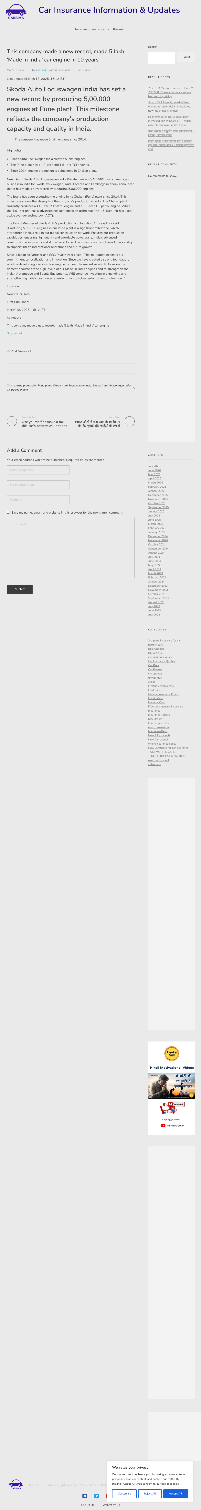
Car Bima (41, 70)
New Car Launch (158, 739)
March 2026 (155, 482)
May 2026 (154, 474)
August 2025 (156, 511)
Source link (15, 333)
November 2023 (158, 590)
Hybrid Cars (155, 698)
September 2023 (158, 598)
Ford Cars (154, 690)
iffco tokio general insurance (165, 706)
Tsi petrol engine (17, 390)
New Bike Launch (159, 735)
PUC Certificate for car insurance (168, 748)
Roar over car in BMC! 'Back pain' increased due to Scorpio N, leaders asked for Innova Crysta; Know (170, 121)
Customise (124, 1493)
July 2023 (154, 606)
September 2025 (158, 507)
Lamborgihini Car (158, 723)
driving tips (155, 678)
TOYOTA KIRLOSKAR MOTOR (166, 756)
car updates (155, 673)
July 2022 (154, 614)
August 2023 (156, 602)
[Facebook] (84, 1496)
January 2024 (156, 581)
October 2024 (156, 544)
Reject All (150, 1493)
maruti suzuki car (158, 727)
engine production (25, 385)
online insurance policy (162, 744)
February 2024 (157, 577)
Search (152, 47)
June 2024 (154, 561)
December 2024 (158, 536)
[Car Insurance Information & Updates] (15, 12)
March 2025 (155, 524)
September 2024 (158, 548)
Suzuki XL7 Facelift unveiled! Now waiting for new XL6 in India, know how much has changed (169, 107)
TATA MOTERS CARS (161, 752)
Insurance (154, 711)
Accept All (175, 1493)
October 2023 (156, 594)
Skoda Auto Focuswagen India (72, 385)
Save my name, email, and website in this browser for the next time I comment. (67, 512)
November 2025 (158, 499)
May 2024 (154, 565)
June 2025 (154, 520)
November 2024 (158, 540)
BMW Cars (155, 653)
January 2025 (156, 532)
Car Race (153, 665)
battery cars (155, 645)
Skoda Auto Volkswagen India (112, 385)
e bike (151, 682)
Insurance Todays (159, 715)
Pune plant (45, 385)
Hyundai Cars (156, 702)
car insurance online (160, 657)
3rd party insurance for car (164, 640)
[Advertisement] (172, 316)
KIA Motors (155, 719)
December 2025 (158, 495)
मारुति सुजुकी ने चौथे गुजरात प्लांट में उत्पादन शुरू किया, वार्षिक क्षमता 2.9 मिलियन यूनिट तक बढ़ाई (171, 145)
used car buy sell (158, 760)
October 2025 (156, 503)
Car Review (83, 70)
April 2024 (154, 569)
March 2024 (155, 573)
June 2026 (154, 470)
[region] (150, 1481)
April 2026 (154, 478)
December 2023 (158, 586)
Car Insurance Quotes (161, 661)
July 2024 (154, 557)
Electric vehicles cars (161, 686)
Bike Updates (156, 649)
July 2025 (154, 515)
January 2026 (156, 491)
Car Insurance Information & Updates (109, 10)
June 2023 (154, 610)
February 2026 (157, 487)
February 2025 (157, 528)
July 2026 (154, 466)
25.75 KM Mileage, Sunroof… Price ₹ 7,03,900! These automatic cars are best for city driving (170, 92)
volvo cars (154, 764)
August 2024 (156, 553)
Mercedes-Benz (157, 731)
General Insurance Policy (163, 694)
